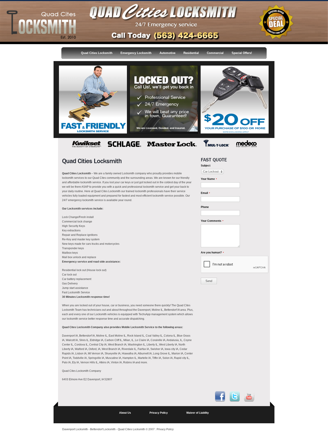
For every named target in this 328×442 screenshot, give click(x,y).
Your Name (209, 179)
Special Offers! (242, 53)
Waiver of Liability (197, 412)
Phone (205, 207)
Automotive (167, 53)
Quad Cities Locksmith (96, 53)
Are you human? (212, 252)
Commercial (215, 53)
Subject (205, 165)
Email (205, 193)
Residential (191, 53)
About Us (125, 412)
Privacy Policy (158, 412)
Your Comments (212, 220)
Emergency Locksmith (136, 53)
